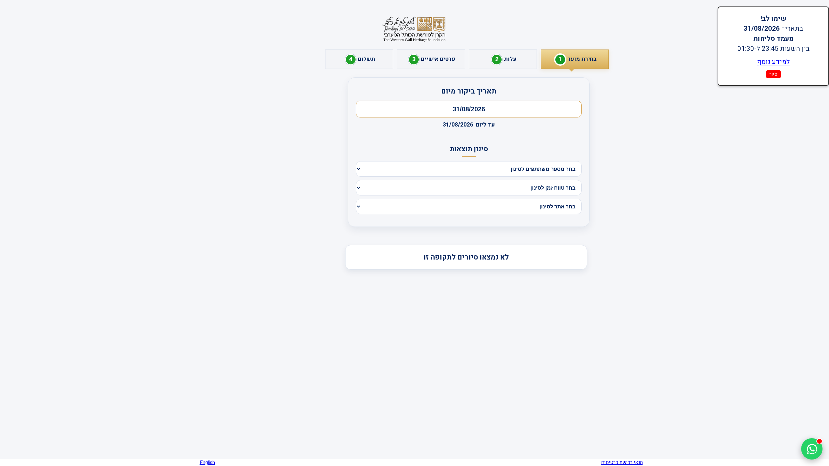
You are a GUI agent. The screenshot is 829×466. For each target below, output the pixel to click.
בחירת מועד (577, 59)
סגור (773, 74)
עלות (506, 59)
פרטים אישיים (433, 59)
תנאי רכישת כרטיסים (622, 462)
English (207, 462)
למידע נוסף (773, 62)
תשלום (362, 59)
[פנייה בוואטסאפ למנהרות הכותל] (812, 449)
